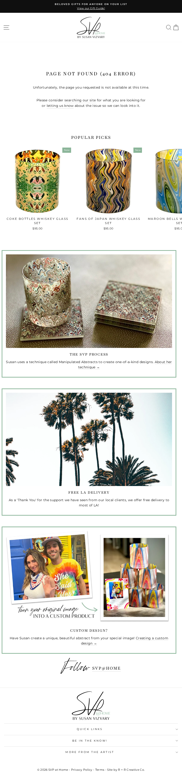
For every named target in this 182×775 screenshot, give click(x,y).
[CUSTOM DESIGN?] (89, 577)
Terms (100, 769)
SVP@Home (106, 668)
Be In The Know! (90, 740)
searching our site (80, 100)
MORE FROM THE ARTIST (89, 752)
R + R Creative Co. (131, 769)
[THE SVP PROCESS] (89, 301)
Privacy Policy (81, 769)
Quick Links (90, 729)
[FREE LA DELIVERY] (89, 439)
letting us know (60, 106)
